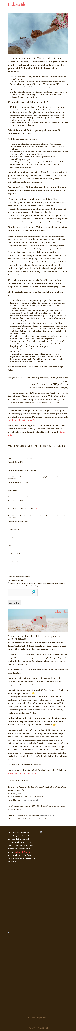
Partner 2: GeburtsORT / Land (18, 521)
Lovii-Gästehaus (47, 815)
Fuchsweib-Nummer (23, 851)
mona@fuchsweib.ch (29, 799)
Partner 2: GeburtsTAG (16, 501)
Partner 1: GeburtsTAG (16, 462)
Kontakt (31, 1017)
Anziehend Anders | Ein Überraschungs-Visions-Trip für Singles (36, 637)
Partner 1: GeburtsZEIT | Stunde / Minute (22, 470)
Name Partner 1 (13, 452)
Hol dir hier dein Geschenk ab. (21, 420)
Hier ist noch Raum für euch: (17, 562)
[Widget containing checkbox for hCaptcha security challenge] (23, 592)
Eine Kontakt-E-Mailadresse (17, 554)
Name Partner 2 (13, 491)
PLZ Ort (11, 537)
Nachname (29, 458)
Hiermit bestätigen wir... (16, 580)
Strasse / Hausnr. (14, 529)
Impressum (41, 1017)
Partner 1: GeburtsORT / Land (18, 482)
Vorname (10, 458)
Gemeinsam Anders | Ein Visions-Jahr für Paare (35, 58)
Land (10, 546)
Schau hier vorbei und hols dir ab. (22, 773)
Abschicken (14, 602)
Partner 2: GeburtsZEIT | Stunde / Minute (22, 509)
